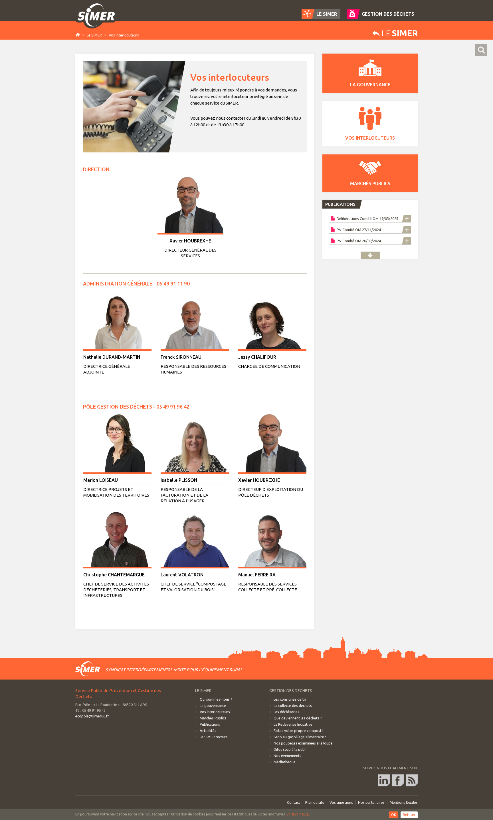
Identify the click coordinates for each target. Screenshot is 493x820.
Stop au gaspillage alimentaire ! (300, 737)
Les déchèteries (286, 712)
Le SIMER (94, 35)
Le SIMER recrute (214, 737)
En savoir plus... (298, 814)
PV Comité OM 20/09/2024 (358, 241)
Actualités (208, 731)
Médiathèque (285, 762)
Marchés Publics (213, 718)
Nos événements (287, 756)
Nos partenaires (371, 802)
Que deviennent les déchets (296, 718)
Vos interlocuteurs (215, 712)
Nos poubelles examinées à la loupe (303, 743)
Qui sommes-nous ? (216, 699)
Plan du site (314, 802)
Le (399, 33)
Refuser (409, 815)
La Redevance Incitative (293, 724)
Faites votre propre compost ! (298, 731)
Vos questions (341, 802)
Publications (370, 255)
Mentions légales (404, 802)
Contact (293, 802)
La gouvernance (213, 705)
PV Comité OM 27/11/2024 (358, 230)
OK (393, 815)
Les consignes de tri (290, 699)
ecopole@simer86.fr (92, 716)
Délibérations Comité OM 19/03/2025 (367, 219)
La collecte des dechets (293, 705)
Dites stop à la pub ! (290, 749)
